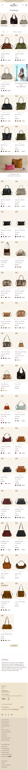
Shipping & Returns (5, 721)
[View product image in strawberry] (20, 453)
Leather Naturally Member (7, 754)
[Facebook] (2, 714)
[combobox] (21, 32)
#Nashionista (4, 767)
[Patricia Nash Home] (14, 5)
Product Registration (6, 725)
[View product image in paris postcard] (6, 390)
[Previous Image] (0, 19)
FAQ (2, 727)
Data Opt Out (4, 735)
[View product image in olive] (15, 60)
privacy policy (16, 709)
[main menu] (2, 4)
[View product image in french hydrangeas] (18, 360)
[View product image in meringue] (20, 151)
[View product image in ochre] (1, 422)
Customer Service (5, 719)
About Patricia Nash (6, 744)
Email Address (5, 707)
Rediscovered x (5, 756)
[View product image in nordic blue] (6, 60)
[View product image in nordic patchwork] (15, 267)
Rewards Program (5, 752)
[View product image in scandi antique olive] (1, 358)
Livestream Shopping (6, 765)
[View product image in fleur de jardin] (3, 297)
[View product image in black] (3, 60)
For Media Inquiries (5, 748)
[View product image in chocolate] (15, 236)
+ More (8, 60)
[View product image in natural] (20, 360)
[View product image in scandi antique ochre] (1, 328)
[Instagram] (5, 714)
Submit (22, 707)
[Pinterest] (11, 714)
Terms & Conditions (6, 729)
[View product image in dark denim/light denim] (3, 549)
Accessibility (4, 733)
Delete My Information (6, 737)
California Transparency (6, 731)
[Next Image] (27, 19)
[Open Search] (23, 5)
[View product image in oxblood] (1, 453)
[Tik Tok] (8, 714)
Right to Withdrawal (6, 740)
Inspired (3, 762)
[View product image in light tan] (18, 121)
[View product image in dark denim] (18, 421)
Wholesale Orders (5, 723)
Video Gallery (4, 760)
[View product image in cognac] (1, 60)
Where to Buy (4, 746)
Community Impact (6, 750)
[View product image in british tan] (20, 121)
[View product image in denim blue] (6, 422)
